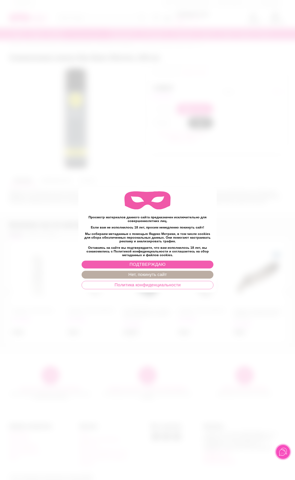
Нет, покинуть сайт (147, 274)
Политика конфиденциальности (148, 285)
